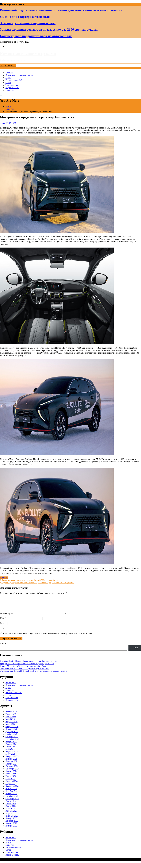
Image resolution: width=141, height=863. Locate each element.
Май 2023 (10, 808)
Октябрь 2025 (12, 736)
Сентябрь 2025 (12, 739)
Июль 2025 (11, 744)
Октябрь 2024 (12, 766)
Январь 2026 (11, 729)
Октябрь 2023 (12, 796)
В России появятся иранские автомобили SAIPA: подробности (29, 580)
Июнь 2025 (11, 746)
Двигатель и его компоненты (19, 75)
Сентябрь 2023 (12, 798)
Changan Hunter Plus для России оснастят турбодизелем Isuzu (28, 661)
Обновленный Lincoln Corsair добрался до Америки (24, 668)
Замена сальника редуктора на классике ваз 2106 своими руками (49, 29)
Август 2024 (11, 771)
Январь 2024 (11, 788)
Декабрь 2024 (12, 761)
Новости (10, 90)
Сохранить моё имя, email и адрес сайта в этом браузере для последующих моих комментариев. (48, 633)
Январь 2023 (11, 818)
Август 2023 (11, 801)
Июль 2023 (11, 803)
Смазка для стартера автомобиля (25, 16)
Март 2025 (10, 754)
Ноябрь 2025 (11, 734)
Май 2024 (10, 778)
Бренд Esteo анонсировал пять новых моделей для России (27, 663)
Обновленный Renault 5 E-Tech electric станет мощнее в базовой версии (33, 671)
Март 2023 (10, 813)
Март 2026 (10, 724)
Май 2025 (10, 749)
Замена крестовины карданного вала (27, 23)
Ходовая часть (12, 87)
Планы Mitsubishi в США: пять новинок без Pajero (23, 666)
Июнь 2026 (11, 716)
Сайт (2, 628)
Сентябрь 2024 (12, 769)
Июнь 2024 (11, 776)
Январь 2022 (11, 826)
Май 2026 (10, 719)
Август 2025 (11, 741)
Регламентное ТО (14, 80)
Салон (8, 82)
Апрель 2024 (11, 781)
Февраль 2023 (12, 816)
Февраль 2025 (12, 756)
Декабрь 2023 (12, 791)
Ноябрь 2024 (11, 764)
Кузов (8, 77)
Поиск (3, 643)
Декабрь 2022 (12, 821)
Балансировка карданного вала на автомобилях (36, 36)
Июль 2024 (11, 773)
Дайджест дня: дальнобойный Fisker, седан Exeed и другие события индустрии (37, 582)
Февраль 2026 (12, 726)
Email (3, 623)
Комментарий (7, 613)
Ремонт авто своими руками (28, 53)
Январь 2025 (11, 759)
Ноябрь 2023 (11, 793)
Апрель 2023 (11, 811)
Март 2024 (10, 783)
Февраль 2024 (12, 786)
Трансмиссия (12, 85)
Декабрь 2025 (12, 731)
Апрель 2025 (11, 751)
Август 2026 (11, 712)
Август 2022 (11, 823)
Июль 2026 (11, 714)
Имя (3, 618)
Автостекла (11, 682)
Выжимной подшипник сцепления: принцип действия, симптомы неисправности (61, 10)
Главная (9, 72)
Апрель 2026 (11, 721)
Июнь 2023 (11, 806)
